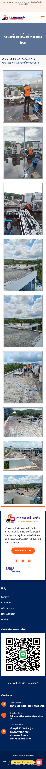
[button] (23, 551)
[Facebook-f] (16, 560)
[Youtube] (23, 560)
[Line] (29, 560)
